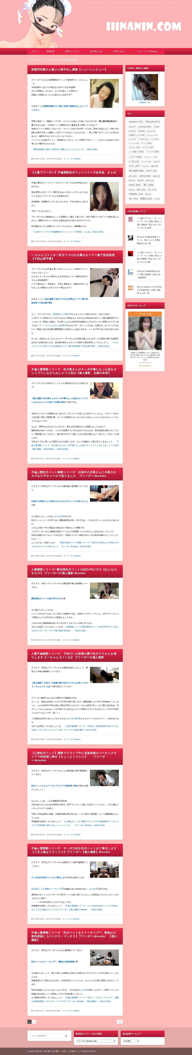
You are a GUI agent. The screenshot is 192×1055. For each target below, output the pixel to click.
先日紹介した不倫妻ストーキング (46, 889)
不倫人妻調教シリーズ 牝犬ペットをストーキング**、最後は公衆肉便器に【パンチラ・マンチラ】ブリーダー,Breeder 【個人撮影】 (74, 936)
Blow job (153, 121)
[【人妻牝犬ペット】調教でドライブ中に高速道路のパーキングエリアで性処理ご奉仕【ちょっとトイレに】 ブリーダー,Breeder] (104, 778)
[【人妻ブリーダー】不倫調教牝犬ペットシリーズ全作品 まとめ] (104, 197)
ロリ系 (134, 162)
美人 (152, 190)
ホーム (35, 51)
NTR (141, 131)
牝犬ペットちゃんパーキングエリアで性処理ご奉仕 (54, 786)
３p (157, 199)
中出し (134, 166)
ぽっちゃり (152, 135)
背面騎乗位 (136, 194)
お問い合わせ (119, 51)
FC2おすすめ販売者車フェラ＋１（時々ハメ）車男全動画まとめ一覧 (149, 240)
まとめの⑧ (73, 718)
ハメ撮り (136, 151)
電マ (133, 199)
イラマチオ (134, 143)
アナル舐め (143, 139)
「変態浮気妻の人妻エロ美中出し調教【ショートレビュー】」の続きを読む (64, 149)
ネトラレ (147, 147)
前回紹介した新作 (61, 314)
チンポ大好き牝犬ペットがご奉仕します (49, 877)
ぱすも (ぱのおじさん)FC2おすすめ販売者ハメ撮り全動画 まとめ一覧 (149, 290)
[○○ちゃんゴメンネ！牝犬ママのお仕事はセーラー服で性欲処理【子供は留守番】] (104, 283)
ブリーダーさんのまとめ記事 (52, 325)
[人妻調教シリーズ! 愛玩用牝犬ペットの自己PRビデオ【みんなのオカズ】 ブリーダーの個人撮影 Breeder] (104, 591)
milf (132, 131)
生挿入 (135, 185)
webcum (151, 131)
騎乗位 (146, 198)
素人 (148, 185)
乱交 (145, 166)
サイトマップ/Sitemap (147, 51)
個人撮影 (136, 170)
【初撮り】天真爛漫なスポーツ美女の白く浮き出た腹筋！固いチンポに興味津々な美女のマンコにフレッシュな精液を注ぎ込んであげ (145, 356)
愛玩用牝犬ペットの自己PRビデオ (46, 598)
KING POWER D (145, 366)
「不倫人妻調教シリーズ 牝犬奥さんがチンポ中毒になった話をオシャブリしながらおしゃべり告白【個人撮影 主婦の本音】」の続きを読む (75, 445)
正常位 (145, 176)
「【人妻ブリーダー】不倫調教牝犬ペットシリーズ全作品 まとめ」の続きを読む (67, 232)
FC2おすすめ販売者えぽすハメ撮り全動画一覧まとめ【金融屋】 (149, 274)
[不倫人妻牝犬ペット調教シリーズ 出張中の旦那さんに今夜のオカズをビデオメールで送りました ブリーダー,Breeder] (104, 494)
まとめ (58, 516)
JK (156, 127)
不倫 (156, 162)
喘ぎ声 (151, 171)
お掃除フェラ (137, 135)
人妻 (154, 166)
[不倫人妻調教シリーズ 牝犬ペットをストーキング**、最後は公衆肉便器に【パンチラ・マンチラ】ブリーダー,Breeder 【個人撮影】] (104, 958)
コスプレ (134, 147)
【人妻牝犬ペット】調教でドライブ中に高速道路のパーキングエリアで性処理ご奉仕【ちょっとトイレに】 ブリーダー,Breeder (74, 756)
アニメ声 (154, 139)
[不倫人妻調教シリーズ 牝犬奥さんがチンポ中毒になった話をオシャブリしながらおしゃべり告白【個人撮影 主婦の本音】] (104, 391)
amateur (136, 121)
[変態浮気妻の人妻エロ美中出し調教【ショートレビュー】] (104, 94)
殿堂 (156, 176)
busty (132, 127)
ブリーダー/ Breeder (73, 159)
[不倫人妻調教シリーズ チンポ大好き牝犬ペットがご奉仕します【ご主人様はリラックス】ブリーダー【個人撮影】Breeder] (104, 870)
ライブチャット (150, 157)
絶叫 (132, 190)
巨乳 (132, 176)
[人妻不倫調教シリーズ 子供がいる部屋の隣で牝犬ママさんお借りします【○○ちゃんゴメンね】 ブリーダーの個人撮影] (104, 675)
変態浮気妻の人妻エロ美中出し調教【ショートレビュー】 (69, 69)
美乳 (141, 190)
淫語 (140, 180)
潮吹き (150, 180)
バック (153, 151)
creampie (144, 127)
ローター (146, 162)
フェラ (135, 157)
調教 (148, 194)
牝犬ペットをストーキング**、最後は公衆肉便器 (52, 961)
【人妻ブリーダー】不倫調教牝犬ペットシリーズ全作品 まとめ (73, 172)
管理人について (72, 51)
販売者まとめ (96, 51)
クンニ (146, 143)
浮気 (132, 180)
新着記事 (50, 51)
